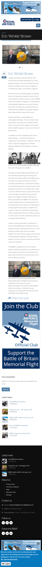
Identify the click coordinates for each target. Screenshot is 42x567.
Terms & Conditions (12, 487)
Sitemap (8, 495)
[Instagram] (11, 522)
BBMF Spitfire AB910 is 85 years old (21, 417)
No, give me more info (9, 559)
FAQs (8, 489)
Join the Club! (26, 19)
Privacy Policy (10, 484)
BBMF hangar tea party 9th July (20, 433)
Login (37, 19)
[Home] (9, 22)
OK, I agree (6, 564)
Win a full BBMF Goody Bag (19, 425)
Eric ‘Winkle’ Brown (20, 73)
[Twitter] (7, 522)
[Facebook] (3, 522)
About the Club (11, 492)
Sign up (5, 389)
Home (4, 33)
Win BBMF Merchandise (17, 402)
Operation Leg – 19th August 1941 (21, 410)
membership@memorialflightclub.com (21, 505)
